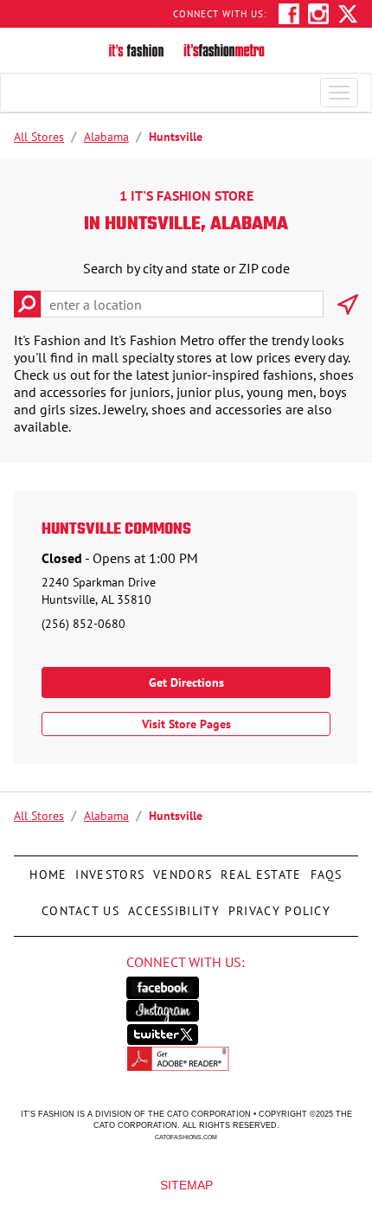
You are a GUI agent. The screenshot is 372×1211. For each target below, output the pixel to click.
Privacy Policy (277, 906)
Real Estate (258, 869)
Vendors (180, 869)
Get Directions (186, 682)
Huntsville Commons (116, 530)
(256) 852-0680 (83, 623)
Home (48, 869)
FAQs (324, 869)
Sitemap (186, 1184)
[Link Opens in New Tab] (186, 988)
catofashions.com (186, 1136)
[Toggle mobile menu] (339, 92)
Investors (110, 869)
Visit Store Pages (186, 724)
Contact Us (80, 906)
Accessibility (172, 906)
